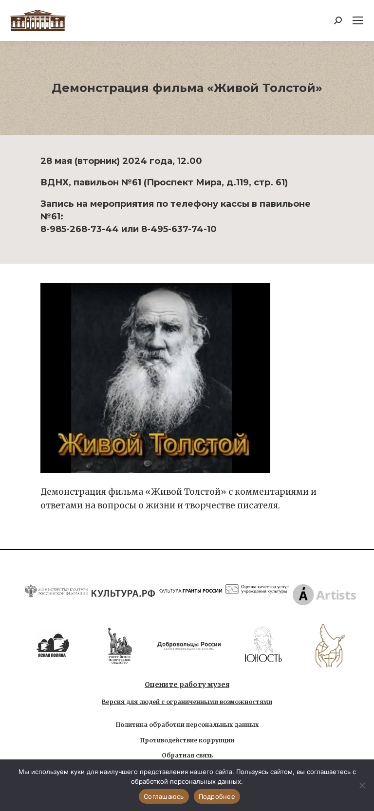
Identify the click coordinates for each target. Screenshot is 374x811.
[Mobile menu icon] (358, 20)
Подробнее (217, 796)
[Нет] (362, 785)
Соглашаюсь (164, 796)
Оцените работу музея (187, 684)
